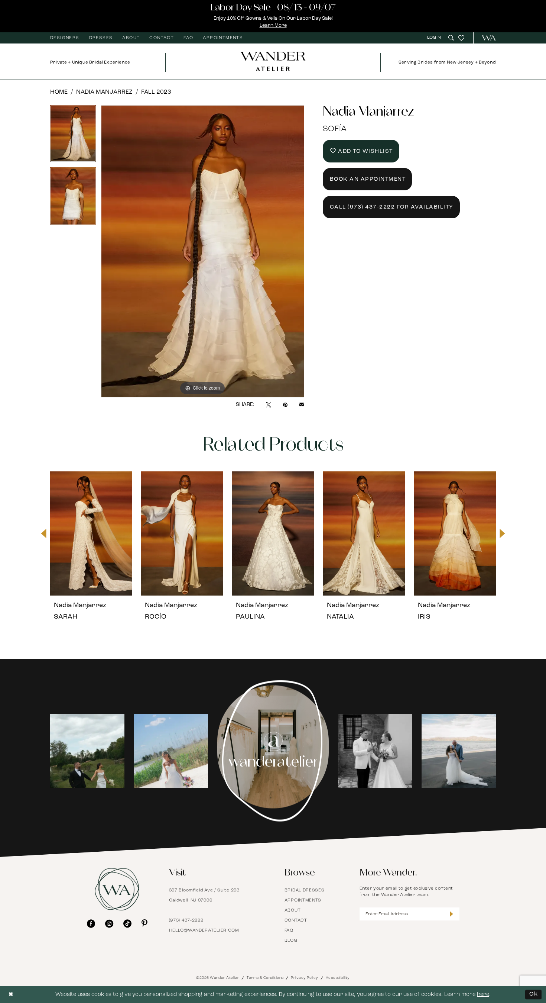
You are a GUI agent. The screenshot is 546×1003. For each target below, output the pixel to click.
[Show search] (451, 38)
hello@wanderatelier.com (204, 930)
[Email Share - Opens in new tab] (301, 405)
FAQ (289, 930)
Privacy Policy (304, 978)
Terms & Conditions (265, 978)
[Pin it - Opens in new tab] (285, 405)
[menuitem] (64, 38)
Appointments (303, 900)
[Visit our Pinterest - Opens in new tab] (144, 923)
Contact (296, 920)
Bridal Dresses (305, 890)
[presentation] (91, 533)
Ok (533, 994)
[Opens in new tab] (87, 751)
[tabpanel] (73, 136)
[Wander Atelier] (485, 38)
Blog (291, 940)
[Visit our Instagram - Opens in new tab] (109, 923)
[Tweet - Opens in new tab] (269, 405)
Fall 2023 (156, 92)
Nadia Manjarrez (104, 92)
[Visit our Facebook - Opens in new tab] (91, 923)
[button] (435, 38)
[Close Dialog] (11, 994)
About (293, 910)
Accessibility (338, 978)
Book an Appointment (368, 179)
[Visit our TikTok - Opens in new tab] (127, 923)
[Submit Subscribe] (451, 914)
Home (59, 92)
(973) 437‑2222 (186, 920)
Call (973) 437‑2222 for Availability (392, 207)
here (483, 994)
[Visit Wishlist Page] (461, 38)
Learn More (273, 25)
